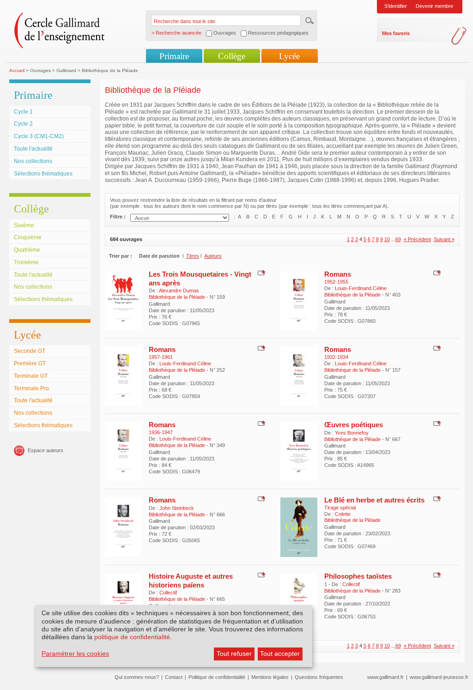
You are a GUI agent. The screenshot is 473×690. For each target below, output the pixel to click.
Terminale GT (31, 376)
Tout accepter (280, 653)
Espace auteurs (45, 450)
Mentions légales (270, 677)
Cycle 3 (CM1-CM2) (39, 136)
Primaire (174, 56)
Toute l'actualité (33, 148)
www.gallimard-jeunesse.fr (439, 677)
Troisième (26, 262)
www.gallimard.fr (385, 677)
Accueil (16, 70)
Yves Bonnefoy (352, 433)
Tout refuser (234, 653)
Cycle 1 (23, 112)
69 (398, 239)
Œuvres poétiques (353, 425)
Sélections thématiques (43, 173)
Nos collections (33, 161)
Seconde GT (29, 351)
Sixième (24, 225)
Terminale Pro (31, 388)
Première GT (30, 363)
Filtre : (118, 216)
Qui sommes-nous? (137, 677)
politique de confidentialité (132, 637)
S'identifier (395, 6)
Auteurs (213, 256)
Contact (173, 677)
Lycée (289, 56)
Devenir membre (434, 6)
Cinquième (28, 237)
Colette (343, 514)
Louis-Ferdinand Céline (361, 288)
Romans (337, 274)
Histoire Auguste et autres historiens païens (191, 580)
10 (387, 239)
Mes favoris (396, 33)
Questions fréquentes (319, 677)
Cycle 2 (23, 124)
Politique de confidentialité (216, 677)
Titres (192, 256)
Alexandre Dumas (179, 290)
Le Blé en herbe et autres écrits (374, 500)
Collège (231, 56)
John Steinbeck (176, 508)
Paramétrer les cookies (75, 653)
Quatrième (27, 250)
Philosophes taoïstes (358, 576)
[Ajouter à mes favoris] (260, 272)
